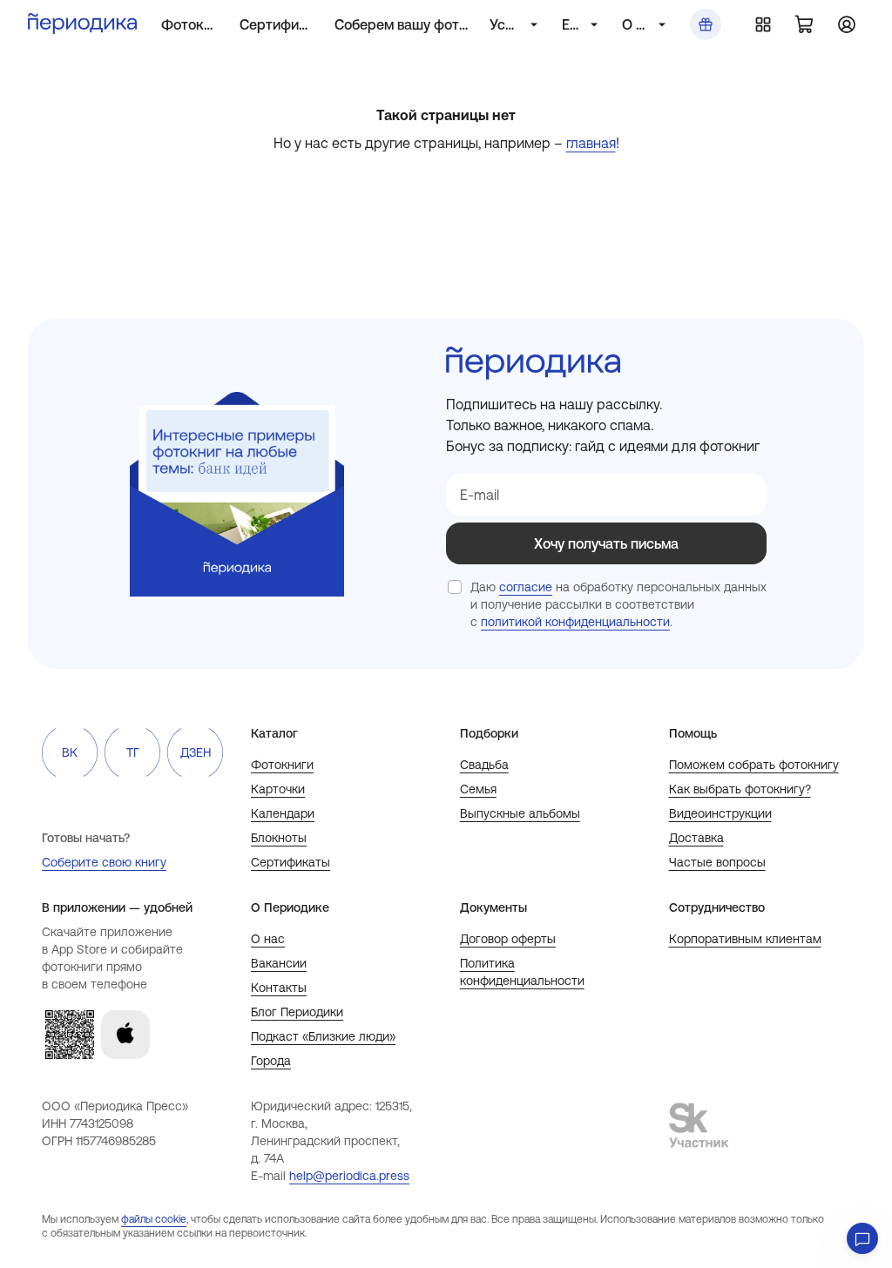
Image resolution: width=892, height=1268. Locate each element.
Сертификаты (290, 862)
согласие (525, 587)
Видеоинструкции (720, 813)
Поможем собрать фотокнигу (754, 765)
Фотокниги (282, 765)
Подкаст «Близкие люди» (323, 1036)
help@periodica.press (349, 1176)
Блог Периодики (297, 1012)
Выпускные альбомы (520, 813)
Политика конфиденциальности (522, 972)
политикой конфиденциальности (575, 622)
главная (591, 143)
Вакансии (279, 963)
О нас (268, 939)
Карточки (278, 789)
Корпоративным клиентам (745, 939)
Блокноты (279, 838)
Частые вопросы (717, 862)
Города (271, 1061)
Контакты (279, 988)
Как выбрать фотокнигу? (740, 789)
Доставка (696, 838)
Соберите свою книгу (104, 862)
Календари (282, 813)
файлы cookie (153, 1219)
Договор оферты (508, 939)
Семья (478, 789)
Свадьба (484, 765)
